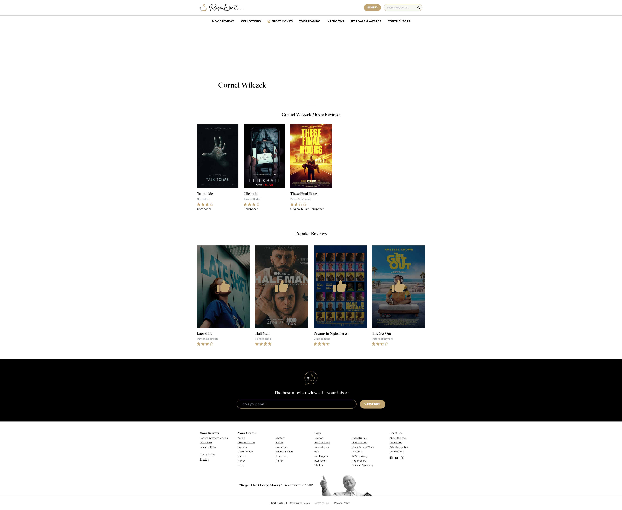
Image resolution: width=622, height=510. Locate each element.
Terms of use (321, 503)
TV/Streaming (309, 21)
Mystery (280, 438)
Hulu (240, 465)
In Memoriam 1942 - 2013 (298, 485)
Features (357, 451)
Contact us (396, 442)
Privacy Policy (342, 503)
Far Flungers (321, 456)
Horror (241, 460)
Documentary (245, 451)
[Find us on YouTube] (396, 458)
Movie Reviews (223, 21)
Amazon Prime (246, 442)
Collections (251, 21)
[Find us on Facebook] (391, 458)
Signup (372, 7)
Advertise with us (399, 447)
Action (241, 438)
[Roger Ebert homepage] (221, 8)
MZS (316, 451)
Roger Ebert (359, 460)
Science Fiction (284, 451)
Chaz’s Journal (322, 442)
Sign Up (204, 459)
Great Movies (282, 21)
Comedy (242, 447)
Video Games (359, 442)
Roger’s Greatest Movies (214, 438)
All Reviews (206, 442)
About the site (398, 438)
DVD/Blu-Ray (359, 438)
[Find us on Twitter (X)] (402, 458)
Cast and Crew (208, 447)
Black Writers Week (363, 447)
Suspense (281, 456)
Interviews (335, 21)
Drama (241, 456)
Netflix (279, 442)
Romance (281, 447)
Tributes (318, 465)
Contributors (399, 21)
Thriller (279, 460)
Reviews (318, 438)
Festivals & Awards (366, 21)
